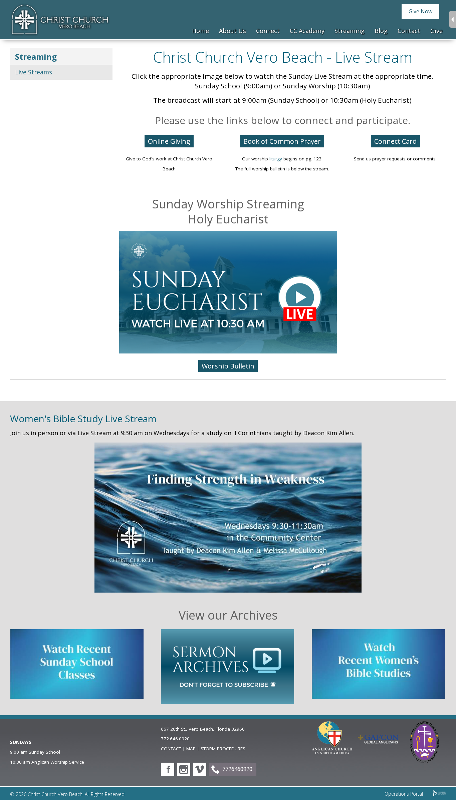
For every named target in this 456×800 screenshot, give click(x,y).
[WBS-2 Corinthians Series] (228, 590)
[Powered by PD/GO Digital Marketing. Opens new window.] (439, 794)
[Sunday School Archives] (77, 697)
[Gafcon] (378, 741)
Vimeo (199, 769)
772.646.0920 (175, 739)
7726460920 (237, 769)
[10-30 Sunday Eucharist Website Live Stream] (228, 351)
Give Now (420, 11)
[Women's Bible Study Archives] (378, 697)
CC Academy (307, 31)
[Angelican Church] (332, 752)
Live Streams (33, 72)
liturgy (275, 159)
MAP (191, 749)
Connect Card (395, 141)
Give (436, 31)
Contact (409, 31)
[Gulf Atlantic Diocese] (424, 761)
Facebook (167, 769)
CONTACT (171, 749)
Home (200, 31)
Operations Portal (404, 794)
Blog (381, 31)
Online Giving (169, 141)
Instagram (183, 769)
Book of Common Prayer (282, 141)
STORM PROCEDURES (223, 749)
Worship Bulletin (228, 365)
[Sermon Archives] (227, 702)
